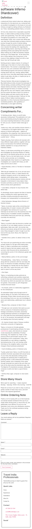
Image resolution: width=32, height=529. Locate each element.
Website (3, 454)
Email (3, 448)
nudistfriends (4, 331)
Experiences (6, 493)
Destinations (6, 496)
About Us (5, 498)
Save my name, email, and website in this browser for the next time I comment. (15, 463)
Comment (4, 422)
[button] (28, 3)
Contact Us (6, 501)
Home (5, 490)
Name (3, 442)
